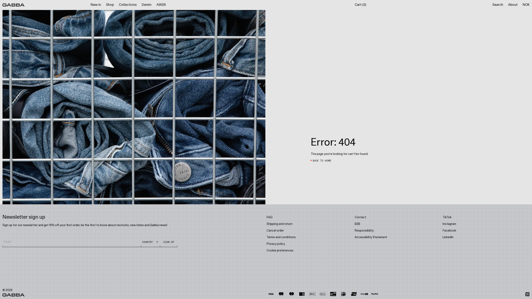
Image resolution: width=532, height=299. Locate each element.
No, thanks (306, 189)
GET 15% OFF (306, 178)
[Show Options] (333, 167)
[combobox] (305, 167)
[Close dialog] (342, 96)
